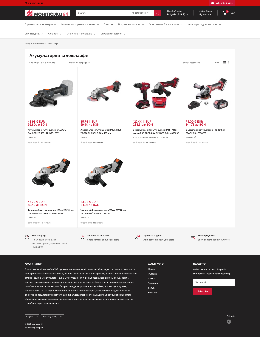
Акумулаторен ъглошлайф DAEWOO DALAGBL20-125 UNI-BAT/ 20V (47, 131)
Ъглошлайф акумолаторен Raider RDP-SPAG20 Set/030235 (206, 131)
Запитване (153, 283)
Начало (152, 269)
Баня (107, 24)
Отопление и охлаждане (79, 33)
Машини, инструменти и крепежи (78, 24)
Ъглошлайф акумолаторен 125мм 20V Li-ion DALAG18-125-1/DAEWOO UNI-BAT (51, 212)
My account (205, 14)
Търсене (152, 274)
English (29, 317)
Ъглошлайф (191, 137)
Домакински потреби (111, 33)
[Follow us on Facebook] (229, 322)
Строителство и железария (39, 24)
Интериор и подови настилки (202, 24)
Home (27, 44)
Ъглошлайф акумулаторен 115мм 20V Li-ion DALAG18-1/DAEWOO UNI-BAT (103, 212)
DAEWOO (32, 137)
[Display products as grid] (224, 62)
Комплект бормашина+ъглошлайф (150, 137)
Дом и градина (32, 33)
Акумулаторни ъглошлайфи (45, 44)
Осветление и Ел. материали (164, 24)
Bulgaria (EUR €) (50, 317)
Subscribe (203, 291)
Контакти (152, 292)
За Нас (151, 278)
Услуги (151, 288)
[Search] (157, 13)
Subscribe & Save (224, 3)
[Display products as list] (229, 62)
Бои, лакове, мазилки (129, 24)
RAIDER (83, 137)
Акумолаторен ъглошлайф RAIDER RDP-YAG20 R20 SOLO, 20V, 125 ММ (101, 131)
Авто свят (53, 33)
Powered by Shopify (34, 327)
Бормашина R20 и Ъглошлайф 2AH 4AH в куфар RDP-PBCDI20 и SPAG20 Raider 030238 (156, 131)
